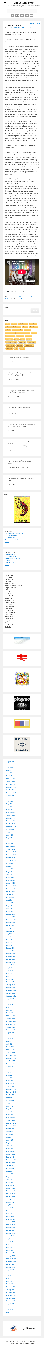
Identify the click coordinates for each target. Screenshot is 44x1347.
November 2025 (11, 787)
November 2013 (11, 1193)
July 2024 (9, 832)
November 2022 (11, 889)
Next (38, 23)
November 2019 (11, 990)
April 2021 (9, 942)
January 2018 (10, 1052)
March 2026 (10, 776)
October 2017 (10, 1061)
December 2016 (11, 1089)
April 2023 (9, 874)
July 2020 (9, 968)
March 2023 (10, 877)
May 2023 (9, 872)
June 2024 (9, 835)
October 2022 (10, 891)
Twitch (29, 339)
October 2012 (10, 1230)
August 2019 (10, 999)
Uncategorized (23, 323)
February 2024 (10, 846)
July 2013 (9, 1205)
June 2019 (9, 1004)
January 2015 (10, 1154)
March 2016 (10, 1114)
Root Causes (33, 326)
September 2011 (11, 1267)
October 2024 (10, 824)
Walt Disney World (11, 342)
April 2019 (9, 1010)
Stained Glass (10, 336)
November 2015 (11, 1126)
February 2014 (10, 1185)
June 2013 (9, 1208)
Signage (29, 336)
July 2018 (9, 1035)
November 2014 (11, 1160)
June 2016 (9, 1106)
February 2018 (10, 1049)
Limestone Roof (24, 2)
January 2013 (10, 1222)
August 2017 (10, 1066)
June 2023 (9, 869)
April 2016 (9, 1112)
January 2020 (10, 985)
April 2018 (9, 1044)
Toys (16, 348)
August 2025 (10, 795)
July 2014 (9, 1171)
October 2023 (10, 858)
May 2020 (9, 973)
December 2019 (11, 987)
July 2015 (9, 1137)
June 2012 (9, 1242)
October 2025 (10, 790)
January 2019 (10, 1018)
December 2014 (11, 1157)
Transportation (29, 345)
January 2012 (10, 1256)
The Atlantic (33, 323)
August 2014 (10, 1168)
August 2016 (10, 1100)
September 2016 (11, 1097)
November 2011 (11, 1261)
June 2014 (9, 1174)
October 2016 (10, 1095)
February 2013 (10, 1219)
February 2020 (10, 982)
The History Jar (9, 537)
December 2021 (11, 920)
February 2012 (10, 1253)
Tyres (8, 326)
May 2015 (9, 1143)
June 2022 (9, 903)
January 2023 (10, 883)
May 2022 (9, 906)
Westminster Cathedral (12, 540)
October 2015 (10, 1129)
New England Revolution (12, 558)
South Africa (22, 342)
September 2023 (11, 860)
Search (7, 307)
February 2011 (10, 1287)
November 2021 (11, 922)
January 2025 (10, 815)
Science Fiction (10, 333)
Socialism (9, 348)
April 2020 (9, 976)
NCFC (7, 565)
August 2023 (10, 863)
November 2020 (11, 956)
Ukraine (34, 333)
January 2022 (10, 917)
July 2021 (9, 934)
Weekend (19, 345)
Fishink (7, 542)
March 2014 (10, 1182)
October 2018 (10, 1027)
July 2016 (9, 1103)
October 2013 (10, 1196)
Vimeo (22, 15)
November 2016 (11, 1092)
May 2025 (9, 804)
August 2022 (10, 897)
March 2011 (9, 1284)
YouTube (17, 15)
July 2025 (9, 798)
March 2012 (10, 1250)
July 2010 (9, 1306)
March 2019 (10, 1013)
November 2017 (11, 1058)
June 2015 (9, 1140)
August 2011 (10, 1270)
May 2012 (9, 1244)
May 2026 (9, 770)
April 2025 (9, 807)
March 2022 (10, 911)
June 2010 (9, 1309)
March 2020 (10, 979)
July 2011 (9, 1273)
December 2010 (11, 1292)
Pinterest (12, 15)
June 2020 (9, 970)
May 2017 (9, 1075)
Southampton (16, 326)
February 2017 (10, 1083)
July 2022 (9, 900)
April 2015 (9, 1145)
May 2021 (9, 939)
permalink (20, 299)
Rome (22, 339)
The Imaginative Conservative (14, 533)
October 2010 (10, 1298)
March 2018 (10, 1047)
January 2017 (10, 1086)
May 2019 (9, 1007)
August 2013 (10, 1202)
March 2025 (10, 810)
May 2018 (9, 1041)
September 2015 (11, 1131)
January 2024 (10, 849)
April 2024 (9, 841)
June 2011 (9, 1275)
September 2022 (11, 894)
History (21, 297)
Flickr (27, 15)
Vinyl (16, 339)
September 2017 (11, 1064)
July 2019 (9, 1001)
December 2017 (11, 1055)
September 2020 (11, 962)
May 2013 (9, 1210)
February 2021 (10, 948)
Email (31, 15)
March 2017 (10, 1081)
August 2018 (10, 1033)
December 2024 (11, 818)
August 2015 (10, 1134)
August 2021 (10, 931)
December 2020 (11, 953)
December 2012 (11, 1225)
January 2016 (10, 1120)
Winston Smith (26, 28)
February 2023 (10, 880)
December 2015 (11, 1123)
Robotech (9, 339)
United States (10, 345)
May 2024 (9, 838)
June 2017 (9, 1072)
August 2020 (10, 965)
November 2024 (11, 821)
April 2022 (9, 908)
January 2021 (10, 951)
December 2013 (11, 1191)
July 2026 (9, 764)
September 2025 (11, 793)
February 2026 (10, 778)
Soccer (14, 323)
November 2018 (11, 1024)
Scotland (28, 329)
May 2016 (9, 1109)
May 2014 (9, 1177)
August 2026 (10, 762)
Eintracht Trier (9, 562)
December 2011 (11, 1258)
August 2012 (10, 1236)
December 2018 (11, 1021)
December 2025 (11, 784)
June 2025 (9, 801)
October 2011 (10, 1264)
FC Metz (7, 560)
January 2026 (10, 781)
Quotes (26, 297)
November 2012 (11, 1227)
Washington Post (18, 329)
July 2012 (9, 1239)
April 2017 (9, 1078)
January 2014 (10, 1188)
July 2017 (9, 1069)
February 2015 (10, 1151)
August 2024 (10, 829)
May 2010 (9, 1312)
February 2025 (10, 812)
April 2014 (9, 1179)
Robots (25, 326)
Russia (8, 329)
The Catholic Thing (11, 535)
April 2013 (9, 1213)
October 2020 (10, 959)
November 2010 (11, 1295)
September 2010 (11, 1301)
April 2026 (9, 773)
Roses (22, 348)
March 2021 (10, 945)
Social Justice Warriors (23, 333)
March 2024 (10, 843)
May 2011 (9, 1278)
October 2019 (10, 993)
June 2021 (9, 937)
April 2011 (9, 1281)
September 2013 (11, 1199)
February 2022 (10, 914)
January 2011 (10, 1290)
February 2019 (10, 1016)
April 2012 (9, 1247)
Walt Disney (20, 336)
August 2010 (10, 1304)
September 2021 (11, 928)
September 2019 (11, 996)
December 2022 (11, 886)
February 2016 (10, 1117)
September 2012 (11, 1233)
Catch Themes (29, 1343)
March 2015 (10, 1148)
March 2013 (10, 1216)
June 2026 (9, 767)
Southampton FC (10, 554)
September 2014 (11, 1165)
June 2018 (9, 1038)
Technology (31, 342)
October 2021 (10, 925)
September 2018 (11, 1030)
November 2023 (11, 855)
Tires (8, 323)
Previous (30, 23)
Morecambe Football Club (13, 556)
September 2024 (11, 826)
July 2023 (9, 866)
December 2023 (11, 852)
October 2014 (10, 1162)
